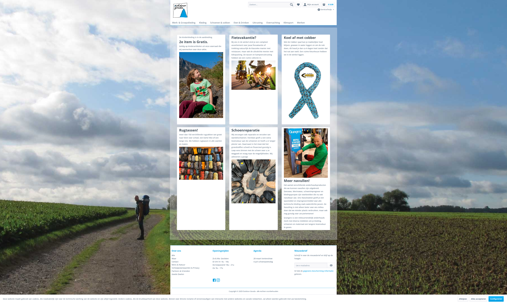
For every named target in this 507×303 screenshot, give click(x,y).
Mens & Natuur (178, 264)
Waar (174, 258)
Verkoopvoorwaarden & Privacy (185, 268)
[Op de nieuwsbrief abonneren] (331, 265)
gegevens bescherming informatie (318, 271)
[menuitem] (271, 4)
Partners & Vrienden (181, 271)
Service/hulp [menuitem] (326, 9)
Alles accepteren (478, 299)
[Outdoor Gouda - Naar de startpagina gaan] (180, 10)
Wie (173, 255)
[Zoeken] (291, 4)
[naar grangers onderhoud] (306, 153)
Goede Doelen (178, 274)
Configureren (496, 299)
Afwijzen (463, 299)
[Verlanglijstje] (298, 4)
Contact (175, 261)
